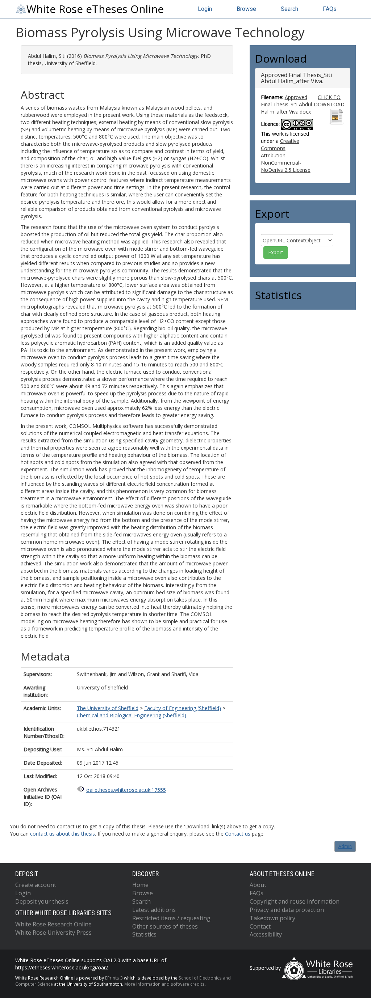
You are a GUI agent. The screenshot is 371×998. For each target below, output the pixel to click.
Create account (35, 885)
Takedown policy (272, 918)
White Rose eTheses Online (95, 9)
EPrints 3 (114, 978)
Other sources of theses (165, 926)
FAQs (330, 8)
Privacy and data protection (287, 910)
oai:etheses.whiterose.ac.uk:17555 (126, 789)
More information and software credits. (165, 984)
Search (289, 8)
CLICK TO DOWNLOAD (329, 101)
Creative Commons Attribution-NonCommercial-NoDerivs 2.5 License (285, 155)
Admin (345, 846)
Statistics (144, 934)
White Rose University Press (53, 933)
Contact (260, 926)
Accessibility (266, 934)
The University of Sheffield (107, 708)
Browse (246, 8)
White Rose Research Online (53, 924)
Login (205, 8)
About (258, 885)
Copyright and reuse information (294, 901)
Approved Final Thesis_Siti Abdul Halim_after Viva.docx (286, 104)
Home (140, 885)
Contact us (237, 833)
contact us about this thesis (62, 833)
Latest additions (154, 910)
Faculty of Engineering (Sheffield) (182, 708)
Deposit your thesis (41, 901)
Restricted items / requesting (171, 918)
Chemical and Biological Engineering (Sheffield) (131, 715)
